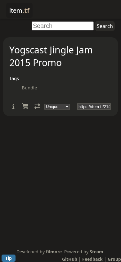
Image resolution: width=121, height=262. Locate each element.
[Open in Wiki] (13, 106)
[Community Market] (25, 106)
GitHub (69, 259)
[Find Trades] (37, 106)
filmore (54, 252)
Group (114, 259)
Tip (8, 258)
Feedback (92, 259)
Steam (96, 252)
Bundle (29, 87)
